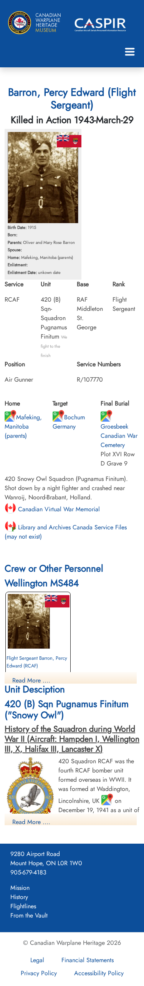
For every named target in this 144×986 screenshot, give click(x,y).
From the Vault (29, 915)
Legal (37, 960)
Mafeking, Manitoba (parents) (23, 426)
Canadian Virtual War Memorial (58, 509)
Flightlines (23, 906)
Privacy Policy (39, 973)
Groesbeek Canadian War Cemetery (119, 435)
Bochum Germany (69, 422)
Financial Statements (87, 960)
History (19, 897)
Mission (20, 887)
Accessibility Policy (99, 973)
